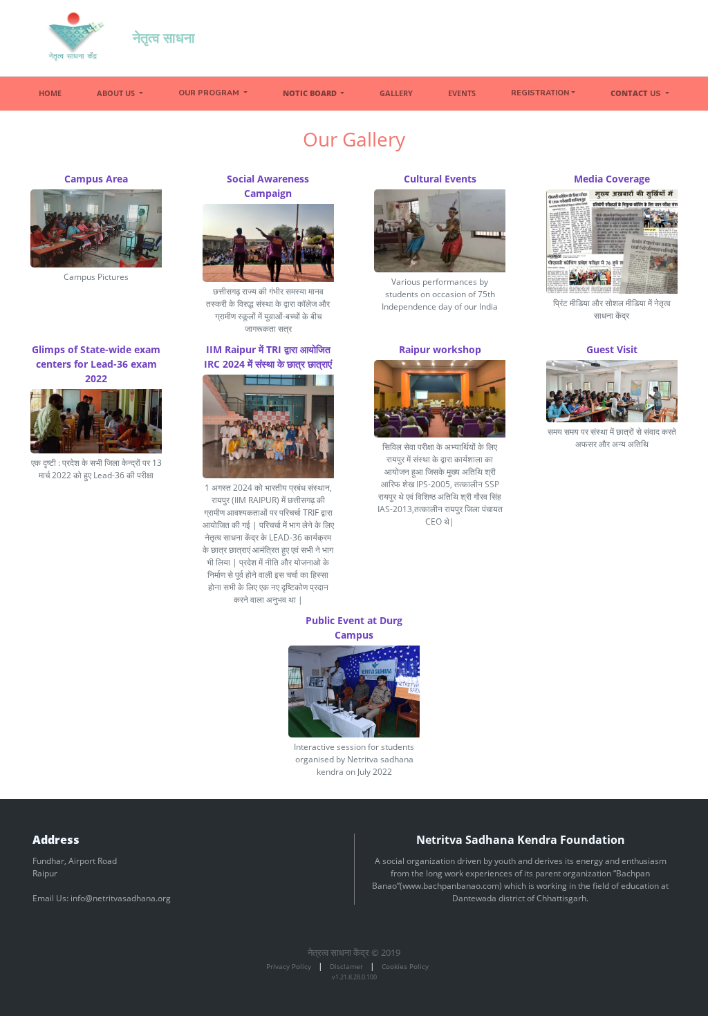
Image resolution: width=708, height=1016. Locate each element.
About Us (117, 93)
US (637, 93)
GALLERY (396, 93)
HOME (50, 93)
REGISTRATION (540, 93)
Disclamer (346, 966)
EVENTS (462, 93)
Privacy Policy (288, 966)
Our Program (209, 93)
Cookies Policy (405, 966)
